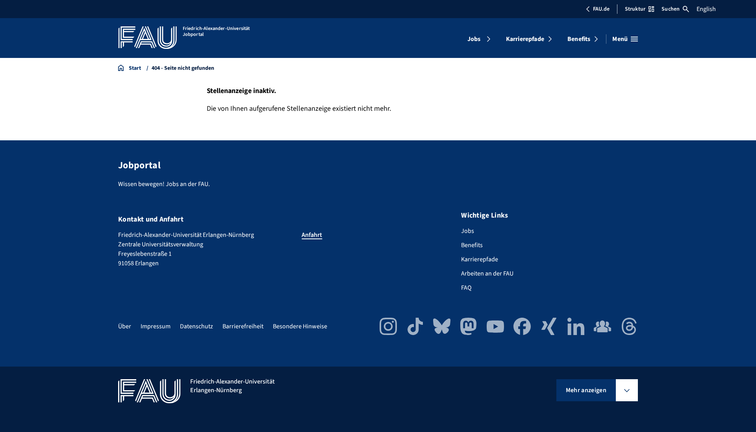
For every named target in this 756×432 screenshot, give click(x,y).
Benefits (578, 39)
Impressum (155, 326)
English (706, 9)
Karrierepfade (525, 39)
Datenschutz (196, 326)
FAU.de (601, 9)
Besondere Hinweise (300, 326)
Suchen (671, 9)
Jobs (474, 39)
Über (124, 326)
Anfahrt (312, 235)
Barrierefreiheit (242, 326)
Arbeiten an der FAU (487, 273)
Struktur (635, 9)
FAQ (466, 287)
